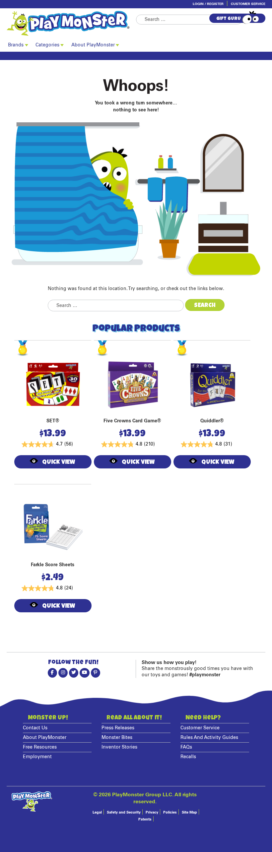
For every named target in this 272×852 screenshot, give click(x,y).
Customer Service (248, 4)
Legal (97, 812)
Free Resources (40, 747)
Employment (37, 757)
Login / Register (208, 4)
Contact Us (35, 728)
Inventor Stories (119, 747)
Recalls (188, 757)
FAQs (186, 747)
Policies (170, 812)
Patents (145, 819)
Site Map (189, 812)
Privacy (152, 812)
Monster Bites (117, 737)
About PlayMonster (93, 45)
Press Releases (118, 728)
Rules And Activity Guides (209, 737)
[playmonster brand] (71, 23)
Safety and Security (124, 812)
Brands (16, 45)
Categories (47, 45)
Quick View (58, 462)
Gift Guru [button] (228, 19)
